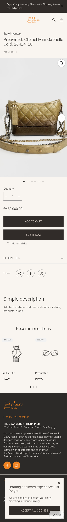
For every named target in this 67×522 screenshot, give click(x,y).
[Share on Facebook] (31, 273)
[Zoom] (61, 63)
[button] (24, 181)
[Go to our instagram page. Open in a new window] (16, 465)
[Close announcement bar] (62, 6)
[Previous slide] (5, 118)
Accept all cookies (34, 510)
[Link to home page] (13, 405)
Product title (8, 373)
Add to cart (33, 221)
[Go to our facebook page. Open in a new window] (7, 465)
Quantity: (8, 188)
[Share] (20, 273)
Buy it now (33, 234)
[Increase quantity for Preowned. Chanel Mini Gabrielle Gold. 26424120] (19, 196)
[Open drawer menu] (5, 20)
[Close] (59, 483)
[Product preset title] (17, 353)
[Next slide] (61, 118)
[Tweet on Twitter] (42, 273)
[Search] (54, 20)
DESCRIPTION (11, 258)
